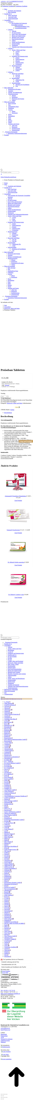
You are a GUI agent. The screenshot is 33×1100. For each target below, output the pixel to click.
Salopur (7, 900)
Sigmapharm (8, 911)
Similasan (7, 914)
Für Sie (10, 659)
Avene (7, 720)
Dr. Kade (7, 764)
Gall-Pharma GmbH (10, 790)
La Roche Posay (9, 823)
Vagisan (7, 942)
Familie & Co (8, 644)
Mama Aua (8, 835)
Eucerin (7, 782)
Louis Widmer (8, 829)
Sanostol (7, 904)
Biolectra (7, 733)
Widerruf (3, 1042)
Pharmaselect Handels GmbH (13, 882)
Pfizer (6, 881)
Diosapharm (8, 758)
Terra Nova (8, 933)
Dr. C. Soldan (8, 761)
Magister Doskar (9, 834)
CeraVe (7, 747)
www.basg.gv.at (5, 1028)
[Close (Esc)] (1, 1097)
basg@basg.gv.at (5, 1029)
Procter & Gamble (9, 887)
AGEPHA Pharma (10, 705)
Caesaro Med (8, 742)
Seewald (7, 909)
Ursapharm (7, 940)
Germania (7, 794)
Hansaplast (8, 802)
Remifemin (7, 893)
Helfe (6, 807)
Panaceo (7, 874)
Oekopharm (8, 860)
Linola (6, 827)
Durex (6, 771)
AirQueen (7, 706)
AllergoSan (8, 709)
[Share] (3, 1097)
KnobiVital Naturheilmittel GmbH (14, 819)
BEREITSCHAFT (18, 1)
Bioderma (7, 730)
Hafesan (7, 799)
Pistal (6, 885)
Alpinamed (8, 713)
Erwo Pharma (8, 777)
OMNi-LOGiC (9, 867)
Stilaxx (6, 926)
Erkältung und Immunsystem (16, 653)
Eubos (7, 780)
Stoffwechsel (11, 681)
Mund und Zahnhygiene (14, 670)
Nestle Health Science (11, 849)
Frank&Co (7, 788)
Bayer (6, 724)
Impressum (4, 1034)
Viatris (6, 944)
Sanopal (7, 903)
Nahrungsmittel (12, 675)
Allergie (10, 647)
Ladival (7, 824)
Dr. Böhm (8, 760)
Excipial (7, 783)
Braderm (7, 736)
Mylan (6, 848)
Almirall (7, 711)
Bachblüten (11, 650)
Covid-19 (10, 652)
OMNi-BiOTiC (9, 865)
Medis (6, 840)
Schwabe (7, 907)
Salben (10, 677)
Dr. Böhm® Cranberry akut (16, 594)
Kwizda (7, 821)
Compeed (7, 752)
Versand (7, 385)
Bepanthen (7, 727)
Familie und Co (12, 655)
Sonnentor (7, 920)
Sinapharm (7, 915)
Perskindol (7, 878)
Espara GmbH (8, 779)
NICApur (7, 851)
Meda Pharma (8, 837)
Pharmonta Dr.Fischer (10, 884)
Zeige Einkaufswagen (7, 177)
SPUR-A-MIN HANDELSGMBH (14, 923)
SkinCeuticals (9, 918)
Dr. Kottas (8, 766)
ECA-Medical (8, 774)
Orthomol (7, 870)
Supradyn (7, 928)
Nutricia (7, 857)
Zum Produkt (18, 500)
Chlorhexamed (8, 750)
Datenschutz (4, 1036)
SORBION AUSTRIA (11, 922)
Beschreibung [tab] (8, 412)
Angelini (7, 716)
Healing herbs (8, 804)
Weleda (6, 951)
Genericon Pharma (10, 793)
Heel (6, 805)
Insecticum (7, 810)
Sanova (7, 906)
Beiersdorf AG (9, 725)
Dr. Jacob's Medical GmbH (12, 763)
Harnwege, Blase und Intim (14, 403)
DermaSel (7, 753)
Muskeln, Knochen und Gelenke (17, 674)
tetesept (6, 934)
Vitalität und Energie (13, 685)
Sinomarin (7, 917)
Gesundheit (7, 645)
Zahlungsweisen (5, 1040)
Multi (6, 845)
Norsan (6, 854)
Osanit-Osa (8, 871)
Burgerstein (8, 741)
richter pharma (8, 895)
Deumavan (7, 755)
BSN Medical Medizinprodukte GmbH (15, 739)
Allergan (7, 708)
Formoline (7, 786)
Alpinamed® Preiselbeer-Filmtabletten (15, 496)
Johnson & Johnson (10, 813)
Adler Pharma (9, 703)
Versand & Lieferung (6, 1039)
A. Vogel (7, 702)
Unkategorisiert (8, 694)
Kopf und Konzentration (14, 669)
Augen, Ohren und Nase (14, 648)
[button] (16, 400)
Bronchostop (8, 738)
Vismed (7, 948)
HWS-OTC (8, 808)
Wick (6, 955)
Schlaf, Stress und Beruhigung (16, 678)
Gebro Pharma (8, 791)
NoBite (6, 852)
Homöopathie (11, 666)
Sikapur (7, 912)
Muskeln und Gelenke (14, 672)
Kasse (14, 177)
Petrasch (7, 879)
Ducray (6, 769)
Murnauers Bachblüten (11, 846)
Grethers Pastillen (9, 797)
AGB (2, 1037)
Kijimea (7, 816)
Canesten (7, 744)
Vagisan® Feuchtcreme (13, 530)
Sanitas (12, 409)
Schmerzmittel (12, 680)
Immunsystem (11, 667)
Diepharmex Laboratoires (11, 757)
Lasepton (7, 826)
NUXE (6, 859)
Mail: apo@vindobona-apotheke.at (10, 993)
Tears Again (8, 931)
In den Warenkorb (5, 398)
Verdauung (11, 683)
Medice (6, 838)
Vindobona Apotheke (11, 947)
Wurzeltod (7, 956)
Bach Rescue (8, 722)
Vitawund (7, 950)
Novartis (7, 856)
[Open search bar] (1, 170)
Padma (6, 873)
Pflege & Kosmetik (9, 691)
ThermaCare (8, 937)
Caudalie (7, 746)
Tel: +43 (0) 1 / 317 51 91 (8, 990)
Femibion (7, 785)
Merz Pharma (8, 841)
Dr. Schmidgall (9, 768)
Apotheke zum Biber (10, 719)
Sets (5, 692)
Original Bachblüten (10, 868)
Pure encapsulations (11, 889)
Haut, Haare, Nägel (13, 664)
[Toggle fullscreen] (5, 1097)
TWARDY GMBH (10, 939)
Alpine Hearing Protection (12, 714)
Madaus (7, 832)
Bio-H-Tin (7, 728)
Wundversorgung (12, 688)
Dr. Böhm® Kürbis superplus (16, 562)
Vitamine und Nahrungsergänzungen (18, 686)
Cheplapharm (8, 749)
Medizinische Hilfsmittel (11, 689)
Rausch (7, 892)
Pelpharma (7, 876)
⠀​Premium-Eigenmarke (10, 642)
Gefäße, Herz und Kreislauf (15, 661)
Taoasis (6, 929)
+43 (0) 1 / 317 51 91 (7, 1)
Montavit (7, 843)
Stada (6, 925)
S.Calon (7, 898)
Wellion (7, 953)
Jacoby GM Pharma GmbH (12, 812)
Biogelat (7, 731)
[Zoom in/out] (6, 1097)
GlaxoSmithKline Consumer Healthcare (15, 796)
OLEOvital (8, 862)
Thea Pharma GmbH (10, 936)
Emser (6, 775)
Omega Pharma (9, 863)
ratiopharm (7, 890)
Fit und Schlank (12, 656)
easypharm (7, 772)
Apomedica (8, 717)
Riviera (6, 896)
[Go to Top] (16, 1092)
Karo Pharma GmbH (10, 815)
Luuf (6, 830)
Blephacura (8, 735)
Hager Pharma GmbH (11, 801)
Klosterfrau (8, 818)
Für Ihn (10, 658)
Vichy (6, 945)
